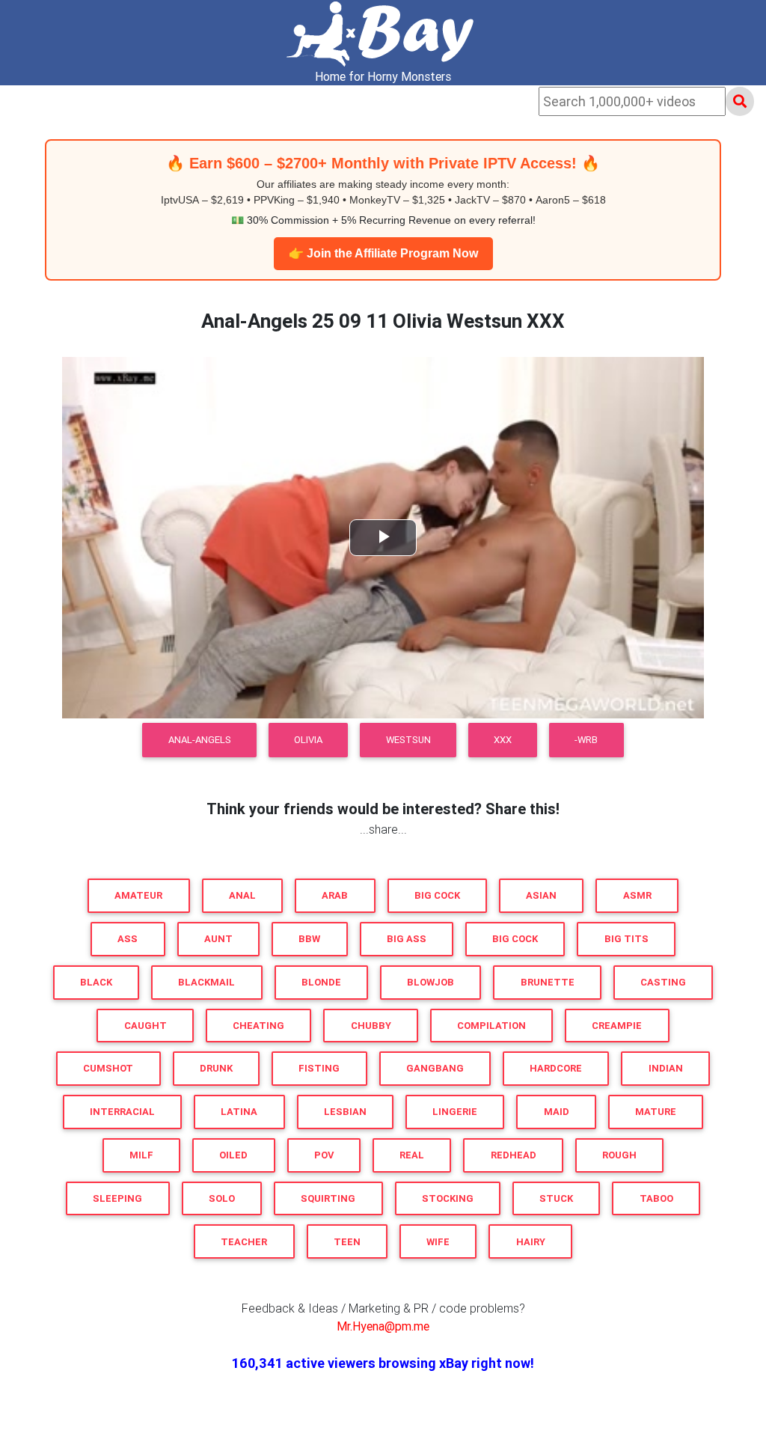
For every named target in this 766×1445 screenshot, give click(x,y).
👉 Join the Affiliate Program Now (383, 253)
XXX (503, 739)
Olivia (308, 739)
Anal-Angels (199, 739)
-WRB (586, 739)
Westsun (408, 739)
